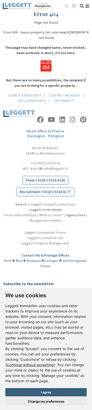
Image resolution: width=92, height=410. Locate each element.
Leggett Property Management (45, 243)
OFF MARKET (64, 100)
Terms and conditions (20, 215)
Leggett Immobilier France (45, 232)
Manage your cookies (45, 220)
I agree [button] (46, 392)
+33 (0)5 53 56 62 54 (45, 163)
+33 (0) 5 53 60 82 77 (56, 191)
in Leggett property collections (45, 204)
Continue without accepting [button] (30, 365)
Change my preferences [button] (46, 401)
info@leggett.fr (56, 168)
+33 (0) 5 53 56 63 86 (50, 180)
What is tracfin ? (51, 215)
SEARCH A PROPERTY (24, 95)
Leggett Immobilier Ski (45, 238)
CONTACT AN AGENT (65, 95)
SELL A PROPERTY (32, 100)
